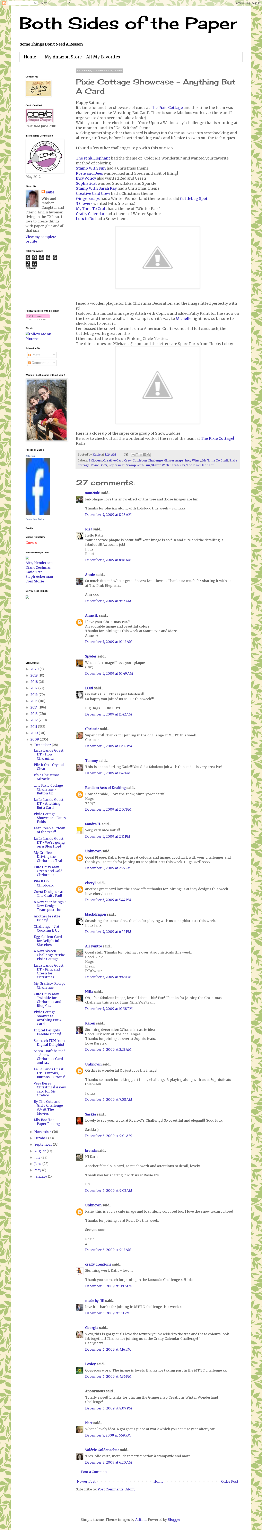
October (41, 1138)
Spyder (91, 656)
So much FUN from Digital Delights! (49, 1043)
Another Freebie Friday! (47, 918)
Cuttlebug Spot (194, 198)
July (37, 1157)
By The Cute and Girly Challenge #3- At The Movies (48, 1107)
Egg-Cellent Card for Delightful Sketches (48, 941)
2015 (34, 701)
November (43, 1132)
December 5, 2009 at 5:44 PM (108, 900)
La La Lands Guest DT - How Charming (48, 754)
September (43, 1144)
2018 (34, 682)
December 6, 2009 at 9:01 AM (108, 1136)
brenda (91, 1150)
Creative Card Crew (93, 193)
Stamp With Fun (91, 168)
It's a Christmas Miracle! (47, 777)
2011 (34, 727)
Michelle (183, 318)
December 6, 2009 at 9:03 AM (108, 1190)
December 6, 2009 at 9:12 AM (108, 1250)
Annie (90, 575)
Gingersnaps (88, 198)
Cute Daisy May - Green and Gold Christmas (48, 871)
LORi (89, 688)
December (43, 745)
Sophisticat (86, 183)
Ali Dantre (93, 946)
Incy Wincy (86, 178)
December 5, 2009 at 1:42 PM (107, 773)
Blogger (174, 1519)
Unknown (93, 851)
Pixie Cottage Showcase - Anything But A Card (48, 1018)
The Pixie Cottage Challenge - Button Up (48, 789)
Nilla (89, 992)
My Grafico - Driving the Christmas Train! (49, 856)
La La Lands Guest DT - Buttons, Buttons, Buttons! (49, 1073)
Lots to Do (85, 218)
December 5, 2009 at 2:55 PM (108, 868)
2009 (35, 739)
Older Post (229, 1481)
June (38, 1164)
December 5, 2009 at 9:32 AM (108, 601)
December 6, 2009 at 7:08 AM (108, 1099)
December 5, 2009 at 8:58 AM (108, 560)
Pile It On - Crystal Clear (49, 767)
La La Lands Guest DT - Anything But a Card (48, 803)
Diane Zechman (38, 567)
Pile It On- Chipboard (44, 883)
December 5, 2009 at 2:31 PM (107, 836)
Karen (90, 1023)
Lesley (90, 1364)
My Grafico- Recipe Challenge (50, 985)
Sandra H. (93, 824)
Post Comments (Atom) (117, 1489)
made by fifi (94, 1301)
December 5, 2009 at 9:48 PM (108, 977)
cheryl (90, 883)
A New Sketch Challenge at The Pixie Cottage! (49, 955)
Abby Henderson (39, 563)
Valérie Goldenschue (102, 1450)
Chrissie (92, 729)
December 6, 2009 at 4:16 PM (108, 1349)
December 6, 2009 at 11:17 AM (108, 1286)
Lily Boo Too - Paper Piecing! (47, 1122)
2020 (35, 669)
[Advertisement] (38, 629)
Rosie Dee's (99, 465)
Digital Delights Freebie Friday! (47, 1032)
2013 (34, 714)
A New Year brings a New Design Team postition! (50, 906)
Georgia (91, 1328)
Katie (50, 192)
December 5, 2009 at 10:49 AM (109, 673)
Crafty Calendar (90, 214)
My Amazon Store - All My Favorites (82, 56)
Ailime (140, 1519)
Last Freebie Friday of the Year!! (49, 830)
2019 (34, 675)
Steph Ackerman (39, 576)
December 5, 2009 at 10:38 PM (109, 1009)
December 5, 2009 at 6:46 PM (108, 932)
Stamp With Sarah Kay (96, 188)
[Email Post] (125, 454)
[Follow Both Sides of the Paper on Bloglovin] (38, 319)
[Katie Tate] (38, 514)
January (41, 1176)
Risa (88, 529)
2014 (34, 707)
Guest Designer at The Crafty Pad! (48, 894)
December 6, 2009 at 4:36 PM (108, 1376)
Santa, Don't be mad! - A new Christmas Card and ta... (50, 1057)
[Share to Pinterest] (149, 455)
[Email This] (133, 455)
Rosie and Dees (89, 173)
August (40, 1151)
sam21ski (93, 493)
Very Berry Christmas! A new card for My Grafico (50, 1089)
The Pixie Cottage (167, 107)
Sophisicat (116, 465)
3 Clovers (84, 203)
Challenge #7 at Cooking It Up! (47, 928)
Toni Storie (35, 581)
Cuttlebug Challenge (148, 460)
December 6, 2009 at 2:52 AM (108, 1049)
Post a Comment (94, 1472)
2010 (34, 733)
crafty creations (98, 1264)
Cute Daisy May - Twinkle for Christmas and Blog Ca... (47, 1000)
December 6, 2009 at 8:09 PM (108, 1408)
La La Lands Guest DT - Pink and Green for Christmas (48, 971)
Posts (36, 355)
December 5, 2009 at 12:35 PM (108, 746)
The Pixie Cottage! (217, 438)
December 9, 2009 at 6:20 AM (108, 1462)
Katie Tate (30, 456)
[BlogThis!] (137, 455)
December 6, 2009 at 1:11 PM (107, 1313)
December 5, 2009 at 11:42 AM (108, 714)
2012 (34, 720)
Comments (40, 363)
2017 (34, 688)
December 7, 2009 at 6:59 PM (108, 1435)
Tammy (91, 761)
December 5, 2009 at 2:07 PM (108, 809)
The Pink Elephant (93, 158)
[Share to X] (141, 455)
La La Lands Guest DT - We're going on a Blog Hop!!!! (49, 842)
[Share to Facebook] (145, 455)
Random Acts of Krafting (105, 788)
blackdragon (95, 914)
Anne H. (91, 615)
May (38, 1170)
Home (30, 56)
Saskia (90, 1114)
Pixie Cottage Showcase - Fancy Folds (50, 818)
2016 (34, 695)
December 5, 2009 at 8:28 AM (108, 515)
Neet (89, 1423)
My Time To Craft (91, 208)
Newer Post (86, 1481)
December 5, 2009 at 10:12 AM (108, 642)
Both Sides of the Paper (128, 23)
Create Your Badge (35, 519)
